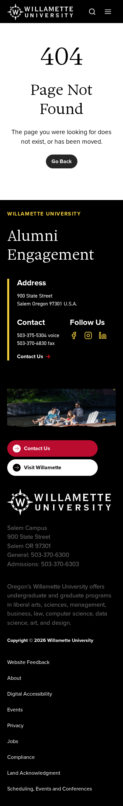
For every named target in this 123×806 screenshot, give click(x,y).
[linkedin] (103, 335)
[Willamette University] (40, 12)
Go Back (61, 161)
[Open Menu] (108, 11)
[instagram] (88, 335)
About (14, 678)
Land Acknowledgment (33, 773)
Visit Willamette (42, 467)
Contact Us (37, 448)
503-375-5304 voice (38, 335)
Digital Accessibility (29, 694)
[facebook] (74, 335)
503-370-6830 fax (36, 343)
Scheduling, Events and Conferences (49, 788)
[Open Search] (92, 11)
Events (15, 709)
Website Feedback (28, 662)
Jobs (12, 741)
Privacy (15, 725)
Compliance (21, 757)
